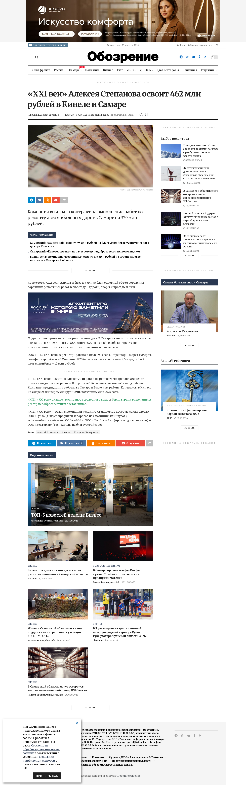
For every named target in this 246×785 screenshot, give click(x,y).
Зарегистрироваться (201, 45)
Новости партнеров (107, 566)
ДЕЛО (169, 418)
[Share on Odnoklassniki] (47, 200)
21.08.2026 (72, 520)
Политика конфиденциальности (131, 761)
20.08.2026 (64, 640)
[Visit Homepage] (123, 57)
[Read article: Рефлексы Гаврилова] (189, 311)
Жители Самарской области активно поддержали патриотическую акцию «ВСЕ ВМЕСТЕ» (55, 632)
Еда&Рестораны (168, 70)
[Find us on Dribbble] (187, 57)
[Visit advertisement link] (123, 21)
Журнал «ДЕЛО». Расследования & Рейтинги (136, 757)
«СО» (130, 70)
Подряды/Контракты (86, 432)
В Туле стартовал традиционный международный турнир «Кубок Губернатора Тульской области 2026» (120, 632)
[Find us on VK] (193, 57)
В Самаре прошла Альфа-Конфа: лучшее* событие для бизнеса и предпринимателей (116, 574)
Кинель (66, 432)
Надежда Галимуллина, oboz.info (45, 695)
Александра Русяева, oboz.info (47, 520)
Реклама (82, 757)
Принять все (47, 775)
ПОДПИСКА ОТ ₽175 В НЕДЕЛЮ (49, 45)
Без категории (91, 114)
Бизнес (108, 70)
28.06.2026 (182, 418)
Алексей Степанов (47, 432)
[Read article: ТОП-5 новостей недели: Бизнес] (90, 494)
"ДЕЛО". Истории (176, 327)
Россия (58, 70)
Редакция (208, 70)
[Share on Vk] (39, 200)
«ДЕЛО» (145, 70)
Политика (92, 70)
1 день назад (192, 183)
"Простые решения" (129, 775)
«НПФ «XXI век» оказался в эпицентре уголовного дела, (68, 399)
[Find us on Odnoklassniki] (199, 57)
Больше (90, 270)
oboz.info (32, 578)
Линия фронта (40, 70)
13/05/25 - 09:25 (73, 114)
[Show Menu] (29, 57)
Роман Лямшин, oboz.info (106, 582)
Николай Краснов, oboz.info (43, 114)
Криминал (190, 70)
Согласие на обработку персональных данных (105, 764)
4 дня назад (192, 251)
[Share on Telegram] (31, 200)
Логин (182, 45)
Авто (119, 70)
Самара (75, 70)
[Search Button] (36, 57)
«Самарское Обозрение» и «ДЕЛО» (186, 406)
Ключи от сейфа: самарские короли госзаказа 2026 (187, 411)
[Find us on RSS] (205, 57)
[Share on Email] (56, 200)
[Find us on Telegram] (181, 57)
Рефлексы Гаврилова (182, 331)
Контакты (98, 757)
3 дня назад (192, 205)
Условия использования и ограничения (83, 761)
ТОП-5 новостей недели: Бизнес (66, 515)
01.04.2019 (185, 335)
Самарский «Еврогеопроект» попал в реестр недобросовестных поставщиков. (85, 251)
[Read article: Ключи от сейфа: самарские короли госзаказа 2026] (189, 390)
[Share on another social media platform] (64, 200)
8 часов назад (193, 160)
